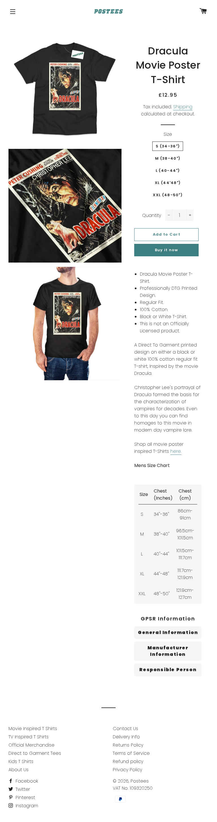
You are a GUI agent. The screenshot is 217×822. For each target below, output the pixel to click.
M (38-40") (167, 158)
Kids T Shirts (20, 761)
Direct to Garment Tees (34, 753)
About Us (18, 769)
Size (168, 134)
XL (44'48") (168, 182)
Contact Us (125, 728)
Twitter (22, 789)
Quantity (151, 215)
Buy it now (166, 250)
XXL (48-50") (168, 195)
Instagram (26, 805)
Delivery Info (126, 737)
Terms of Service (131, 753)
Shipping (182, 106)
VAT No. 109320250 (133, 788)
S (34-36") (168, 146)
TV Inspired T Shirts (28, 737)
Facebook (26, 781)
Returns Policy (128, 745)
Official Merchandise (31, 745)
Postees (140, 781)
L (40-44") (168, 170)
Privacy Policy (127, 769)
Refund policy (128, 761)
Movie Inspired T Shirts (32, 728)
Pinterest (24, 797)
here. (175, 451)
